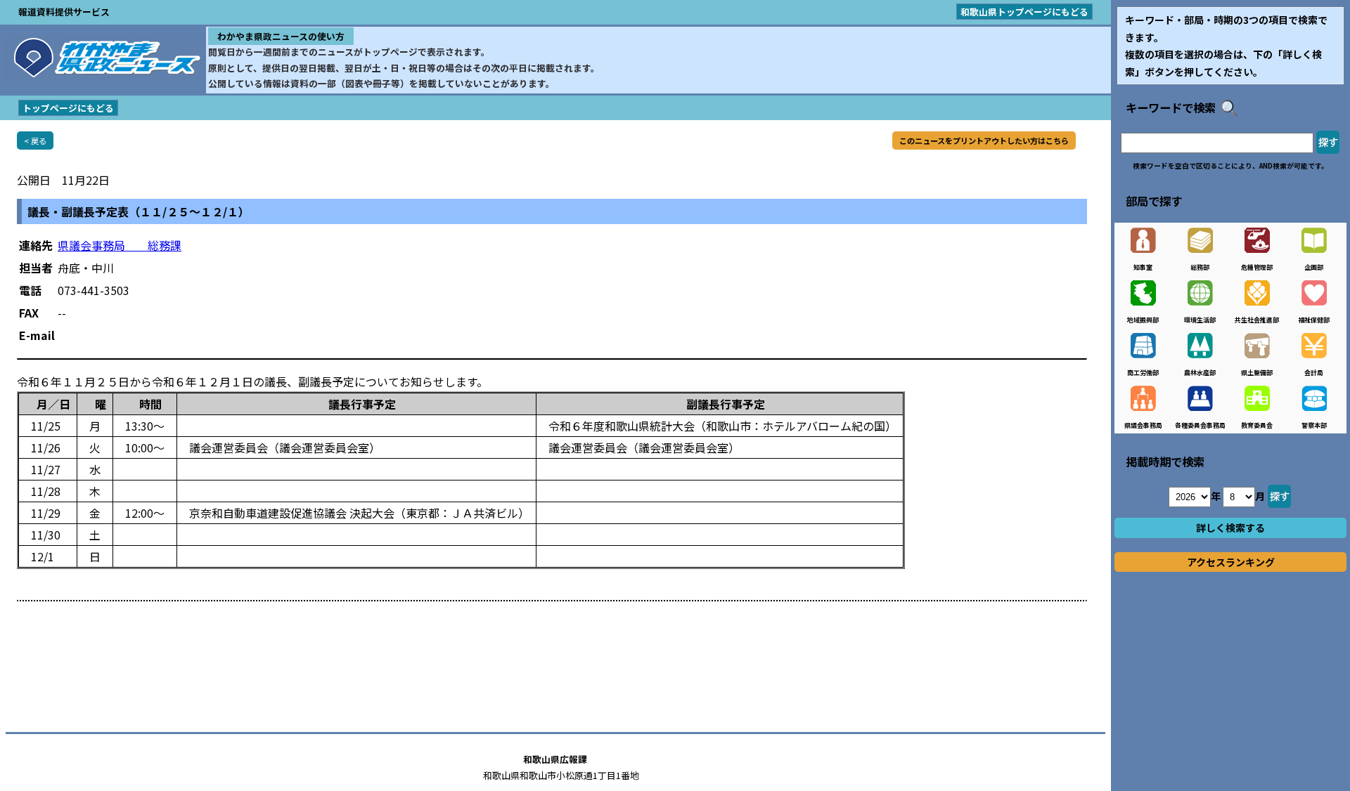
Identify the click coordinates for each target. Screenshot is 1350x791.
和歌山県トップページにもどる (1024, 11)
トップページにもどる (68, 108)
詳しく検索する (1230, 528)
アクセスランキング (1231, 562)
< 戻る (35, 140)
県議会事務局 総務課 (119, 245)
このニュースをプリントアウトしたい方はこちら (984, 140)
